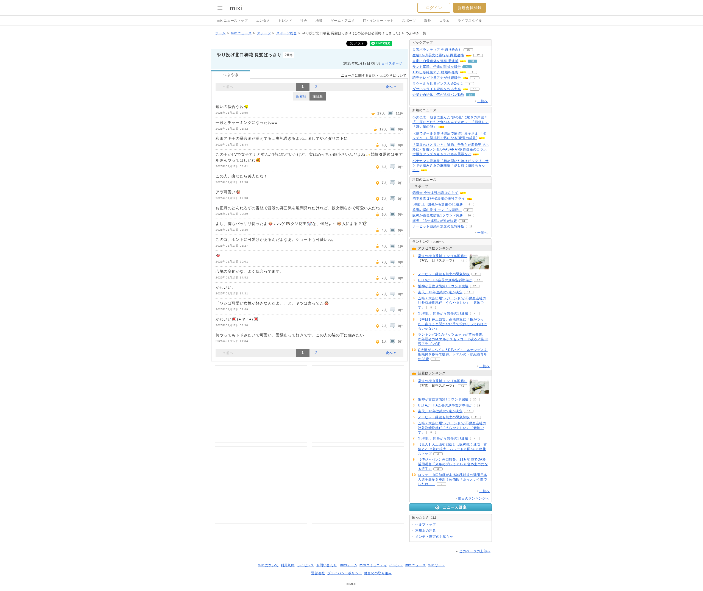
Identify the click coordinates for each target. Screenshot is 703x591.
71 (467, 66)
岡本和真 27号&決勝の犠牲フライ (438, 198)
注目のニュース (424, 180)
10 (474, 89)
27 (478, 55)
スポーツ (409, 21)
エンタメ (263, 21)
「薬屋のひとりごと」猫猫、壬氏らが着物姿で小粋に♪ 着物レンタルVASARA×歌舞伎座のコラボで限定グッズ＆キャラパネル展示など (450, 149)
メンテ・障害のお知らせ (434, 537)
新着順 (301, 96)
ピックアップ (422, 42)
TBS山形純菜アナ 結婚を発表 (435, 72)
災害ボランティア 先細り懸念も (437, 50)
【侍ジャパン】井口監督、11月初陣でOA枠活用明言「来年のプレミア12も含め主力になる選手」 (453, 464)
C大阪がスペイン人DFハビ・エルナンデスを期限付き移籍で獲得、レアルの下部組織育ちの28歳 (453, 354)
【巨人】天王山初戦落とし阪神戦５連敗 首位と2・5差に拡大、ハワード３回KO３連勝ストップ (452, 449)
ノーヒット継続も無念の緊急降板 (438, 226)
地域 (319, 21)
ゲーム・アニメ (343, 21)
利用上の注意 (425, 531)
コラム (444, 21)
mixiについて (268, 565)
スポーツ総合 (286, 33)
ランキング (420, 242)
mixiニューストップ (232, 21)
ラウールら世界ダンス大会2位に (437, 83)
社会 (303, 21)
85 (470, 94)
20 (469, 215)
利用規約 (287, 565)
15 (468, 49)
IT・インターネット (378, 21)
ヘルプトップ (425, 524)
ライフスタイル (470, 21)
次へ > (391, 87)
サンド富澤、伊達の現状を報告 (436, 67)
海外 (427, 21)
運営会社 (318, 573)
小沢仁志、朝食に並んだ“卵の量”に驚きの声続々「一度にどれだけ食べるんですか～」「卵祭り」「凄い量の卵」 (450, 122)
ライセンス (305, 565)
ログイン (434, 7)
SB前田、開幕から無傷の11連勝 (437, 204)
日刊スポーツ (391, 63)
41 (468, 209)
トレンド (285, 21)
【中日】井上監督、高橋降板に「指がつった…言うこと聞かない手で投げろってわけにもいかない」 (452, 324)
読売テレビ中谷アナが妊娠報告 (436, 78)
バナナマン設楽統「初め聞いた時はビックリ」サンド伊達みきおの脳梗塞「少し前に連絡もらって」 (450, 165)
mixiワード (436, 565)
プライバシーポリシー (344, 573)
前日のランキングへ (473, 498)
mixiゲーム (348, 565)
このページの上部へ (474, 551)
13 (463, 220)
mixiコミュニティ (373, 565)
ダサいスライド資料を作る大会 (436, 89)
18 (478, 280)
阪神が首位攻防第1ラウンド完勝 (437, 215)
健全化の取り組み (378, 573)
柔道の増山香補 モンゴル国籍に (437, 210)
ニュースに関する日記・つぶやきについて (374, 75)
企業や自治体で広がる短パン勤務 (438, 95)
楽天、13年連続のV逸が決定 (434, 221)
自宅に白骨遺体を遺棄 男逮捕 (435, 61)
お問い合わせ (326, 565)
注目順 (318, 96)
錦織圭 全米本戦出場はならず (435, 193)
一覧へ (482, 101)
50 (472, 61)
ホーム (220, 33)
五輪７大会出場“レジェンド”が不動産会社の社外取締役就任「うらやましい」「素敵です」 (452, 303)
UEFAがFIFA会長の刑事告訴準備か (445, 280)
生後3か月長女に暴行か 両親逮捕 (438, 55)
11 (470, 226)
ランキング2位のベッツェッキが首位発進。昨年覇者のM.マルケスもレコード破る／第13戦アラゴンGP (453, 339)
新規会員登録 (469, 7)
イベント (396, 565)
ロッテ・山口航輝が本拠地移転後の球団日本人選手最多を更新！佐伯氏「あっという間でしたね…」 (452, 479)
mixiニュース (241, 33)
